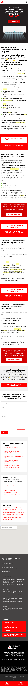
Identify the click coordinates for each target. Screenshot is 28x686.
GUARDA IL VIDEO (6, 571)
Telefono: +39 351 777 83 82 (8, 567)
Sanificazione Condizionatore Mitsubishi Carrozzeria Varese (12, 609)
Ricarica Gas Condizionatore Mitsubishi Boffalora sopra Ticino (12, 582)
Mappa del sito (5, 659)
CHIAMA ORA (14, 21)
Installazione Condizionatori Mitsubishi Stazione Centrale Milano (12, 602)
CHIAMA (7, 684)
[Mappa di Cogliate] (14, 539)
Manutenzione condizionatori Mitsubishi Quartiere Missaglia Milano (13, 592)
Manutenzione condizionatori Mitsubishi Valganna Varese (13, 599)
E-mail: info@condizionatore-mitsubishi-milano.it (13, 569)
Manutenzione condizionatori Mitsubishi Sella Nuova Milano (14, 588)
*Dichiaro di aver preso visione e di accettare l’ (13, 429)
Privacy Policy (14, 659)
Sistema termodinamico (10, 492)
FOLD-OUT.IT (10, 679)
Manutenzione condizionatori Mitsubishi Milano (12, 448)
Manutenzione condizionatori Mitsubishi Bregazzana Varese (13, 595)
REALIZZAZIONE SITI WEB (19, 679)
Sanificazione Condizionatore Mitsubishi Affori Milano (14, 605)
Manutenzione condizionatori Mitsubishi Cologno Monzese (12, 452)
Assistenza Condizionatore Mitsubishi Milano (13, 635)
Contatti (7, 631)
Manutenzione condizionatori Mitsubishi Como (12, 468)
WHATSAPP (21, 684)
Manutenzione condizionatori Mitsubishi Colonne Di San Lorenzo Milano (13, 456)
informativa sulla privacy (21, 429)
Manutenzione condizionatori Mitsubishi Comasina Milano (12, 464)
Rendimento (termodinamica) (12, 494)
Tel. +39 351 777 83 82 (14, 654)
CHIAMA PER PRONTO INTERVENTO (15, 140)
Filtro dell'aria (7, 497)
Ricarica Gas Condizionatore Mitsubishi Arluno (14, 579)
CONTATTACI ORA (14, 214)
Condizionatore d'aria (9, 486)
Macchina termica (9, 488)
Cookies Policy (22, 659)
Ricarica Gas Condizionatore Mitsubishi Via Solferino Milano (13, 585)
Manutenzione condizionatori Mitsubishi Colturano (12, 461)
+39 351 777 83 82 (9, 622)
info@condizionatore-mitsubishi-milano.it (12, 626)
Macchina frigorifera (9, 490)
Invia (4, 432)
